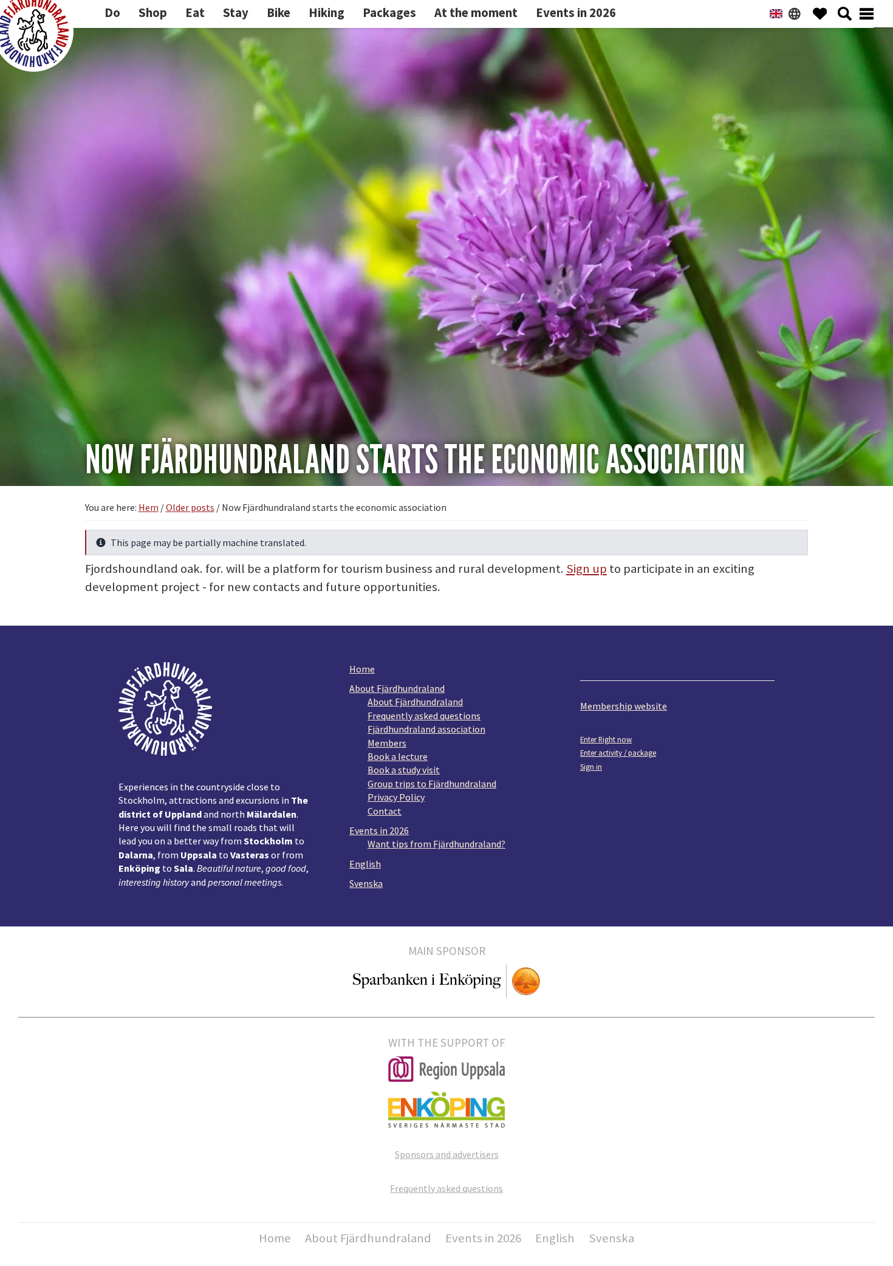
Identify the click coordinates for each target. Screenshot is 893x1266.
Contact (385, 811)
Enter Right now (606, 739)
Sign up (586, 569)
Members (387, 743)
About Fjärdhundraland (397, 688)
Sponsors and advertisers (447, 1154)
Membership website (623, 706)
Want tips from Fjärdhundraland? (436, 844)
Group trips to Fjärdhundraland (432, 784)
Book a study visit (404, 770)
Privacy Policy (396, 797)
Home (362, 669)
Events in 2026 (379, 830)
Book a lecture (398, 756)
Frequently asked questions (424, 716)
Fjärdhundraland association (426, 729)
